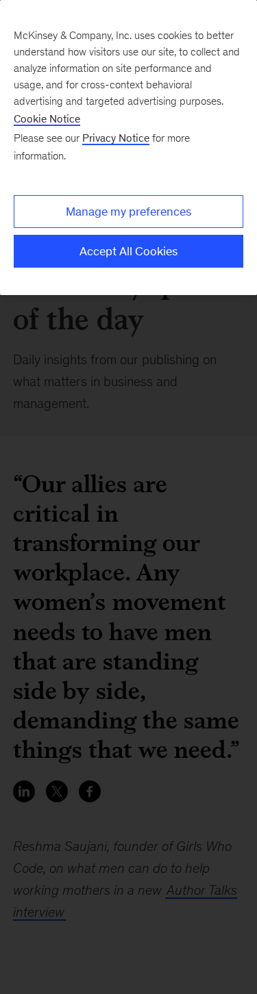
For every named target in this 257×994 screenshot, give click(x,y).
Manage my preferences (128, 211)
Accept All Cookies (128, 251)
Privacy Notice (115, 138)
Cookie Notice (47, 119)
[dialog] (128, 147)
